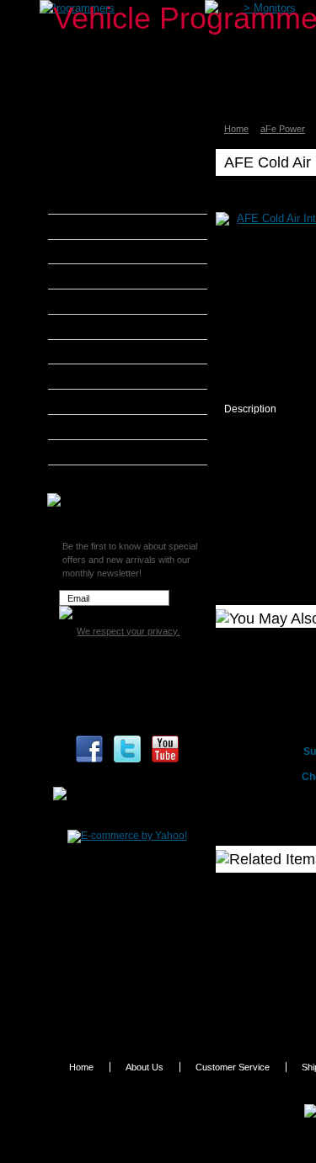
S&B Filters (96, 427)
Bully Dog (92, 276)
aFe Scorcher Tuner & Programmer (123, 158)
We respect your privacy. (128, 631)
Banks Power (101, 252)
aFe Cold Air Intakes (119, 183)
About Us (144, 1067)
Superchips (96, 477)
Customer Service (232, 1067)
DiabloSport (97, 301)
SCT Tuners (97, 452)
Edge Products (104, 326)
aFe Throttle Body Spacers (133, 203)
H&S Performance (113, 352)
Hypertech (94, 376)
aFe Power (282, 129)
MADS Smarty (103, 401)
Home (236, 129)
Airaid (83, 226)
